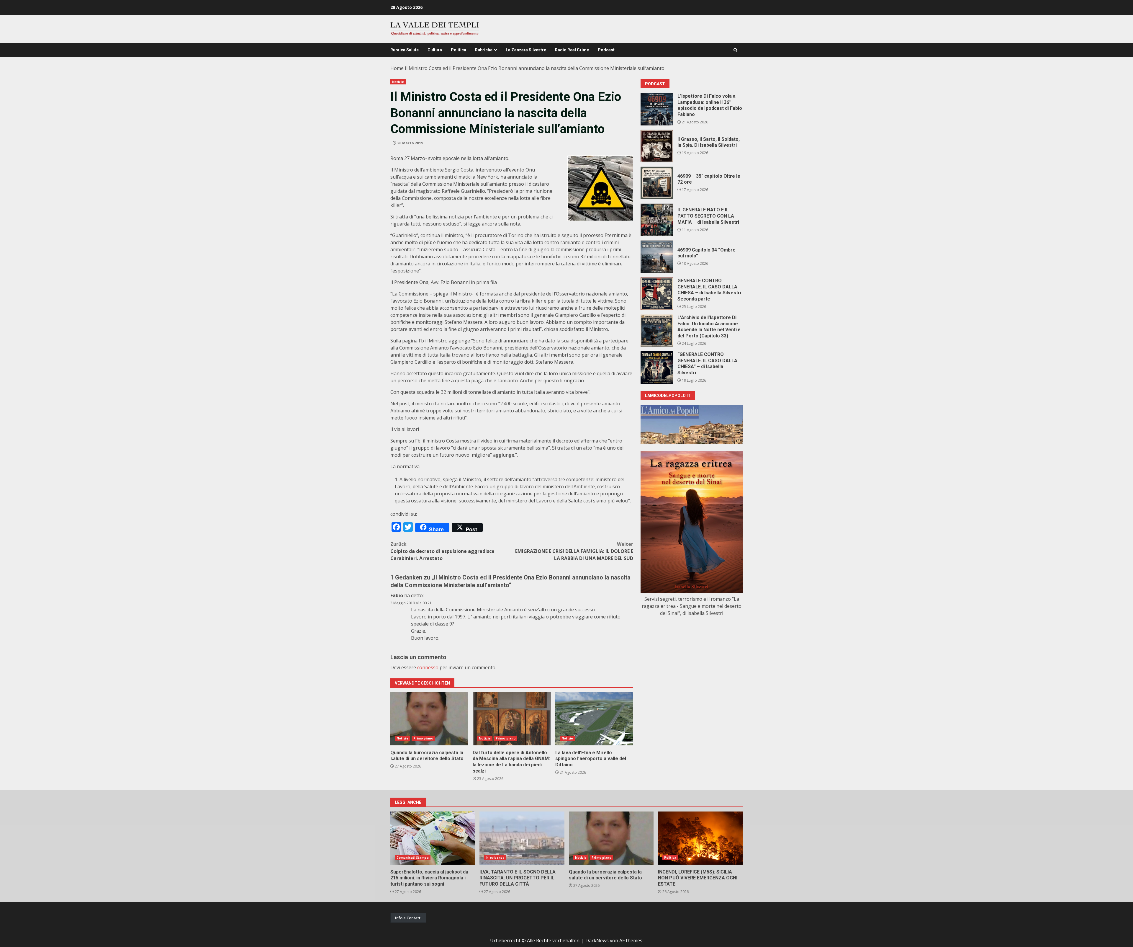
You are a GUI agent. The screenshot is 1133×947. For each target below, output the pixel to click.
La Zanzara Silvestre (526, 50)
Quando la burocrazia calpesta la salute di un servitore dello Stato (429, 718)
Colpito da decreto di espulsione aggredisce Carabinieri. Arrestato (442, 551)
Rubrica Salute (404, 50)
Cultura (435, 50)
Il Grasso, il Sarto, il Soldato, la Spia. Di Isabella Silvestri (657, 146)
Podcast (606, 50)
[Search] (735, 50)
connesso (427, 667)
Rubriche (483, 50)
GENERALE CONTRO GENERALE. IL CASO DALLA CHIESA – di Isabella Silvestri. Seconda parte (657, 293)
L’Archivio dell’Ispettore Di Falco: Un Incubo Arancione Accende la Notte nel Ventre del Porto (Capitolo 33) (657, 330)
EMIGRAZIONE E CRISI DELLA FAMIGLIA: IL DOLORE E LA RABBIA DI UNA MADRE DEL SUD (574, 551)
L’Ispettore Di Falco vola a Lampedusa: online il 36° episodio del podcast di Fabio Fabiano (657, 109)
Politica (458, 50)
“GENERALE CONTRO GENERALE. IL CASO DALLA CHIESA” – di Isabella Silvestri (657, 367)
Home (397, 68)
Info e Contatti (408, 917)
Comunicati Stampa (413, 857)
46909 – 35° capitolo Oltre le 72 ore (657, 183)
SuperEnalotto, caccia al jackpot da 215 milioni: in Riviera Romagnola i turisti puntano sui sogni (432, 838)
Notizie (398, 82)
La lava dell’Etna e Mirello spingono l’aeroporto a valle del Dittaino (594, 718)
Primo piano (423, 738)
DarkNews (597, 940)
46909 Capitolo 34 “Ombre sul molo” (657, 257)
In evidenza (495, 857)
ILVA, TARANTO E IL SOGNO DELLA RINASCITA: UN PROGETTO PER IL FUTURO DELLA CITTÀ (521, 838)
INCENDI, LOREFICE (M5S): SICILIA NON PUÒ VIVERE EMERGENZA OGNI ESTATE (700, 838)
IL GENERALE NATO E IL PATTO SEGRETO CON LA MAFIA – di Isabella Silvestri (657, 220)
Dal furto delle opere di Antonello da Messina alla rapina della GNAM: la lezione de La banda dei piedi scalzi (512, 718)
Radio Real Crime (572, 50)
